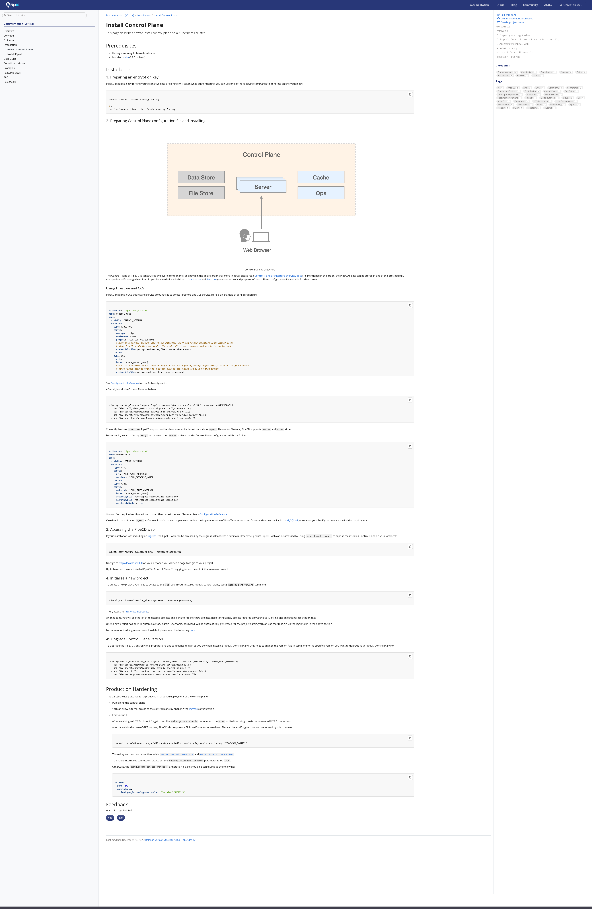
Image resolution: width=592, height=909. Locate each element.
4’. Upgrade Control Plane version (515, 52)
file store (211, 279)
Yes (110, 817)
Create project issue (512, 22)
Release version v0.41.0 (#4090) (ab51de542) (170, 840)
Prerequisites (503, 26)
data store (195, 279)
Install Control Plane (165, 15)
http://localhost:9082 (136, 611)
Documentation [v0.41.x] (120, 15)
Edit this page (508, 14)
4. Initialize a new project (510, 48)
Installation (502, 31)
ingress (152, 536)
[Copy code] (410, 94)
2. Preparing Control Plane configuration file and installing (528, 39)
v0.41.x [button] (548, 5)
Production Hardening (508, 56)
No (121, 817)
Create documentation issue (516, 18)
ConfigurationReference (125, 383)
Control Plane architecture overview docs (278, 275)
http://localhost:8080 (131, 563)
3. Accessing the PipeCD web (513, 43)
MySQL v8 (292, 520)
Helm (126, 57)
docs (192, 630)
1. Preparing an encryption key (513, 35)
